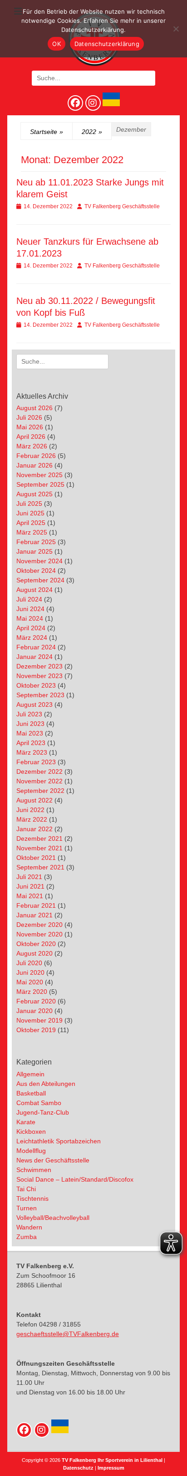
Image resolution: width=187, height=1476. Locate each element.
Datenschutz (78, 1468)
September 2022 (40, 790)
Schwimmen (33, 1169)
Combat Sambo (38, 1102)
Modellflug (31, 1150)
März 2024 (31, 637)
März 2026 (31, 446)
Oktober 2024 (36, 570)
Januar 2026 (34, 465)
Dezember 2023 (39, 666)
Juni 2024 (30, 608)
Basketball (31, 1093)
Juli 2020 (29, 963)
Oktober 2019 (36, 1030)
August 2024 (34, 589)
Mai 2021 (29, 896)
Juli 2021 (29, 876)
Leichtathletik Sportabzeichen (58, 1141)
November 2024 (39, 561)
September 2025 (40, 484)
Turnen (26, 1208)
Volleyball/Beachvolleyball (52, 1217)
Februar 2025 (36, 541)
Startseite (46, 131)
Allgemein (30, 1074)
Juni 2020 (30, 972)
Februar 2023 (36, 762)
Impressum (111, 1468)
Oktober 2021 (36, 857)
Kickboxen (31, 1131)
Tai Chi (26, 1189)
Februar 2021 (36, 905)
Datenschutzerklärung (106, 43)
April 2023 (30, 742)
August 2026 (34, 407)
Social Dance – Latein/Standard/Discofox (74, 1179)
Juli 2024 (29, 599)
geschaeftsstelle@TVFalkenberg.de (67, 1333)
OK (56, 43)
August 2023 (34, 704)
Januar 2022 (34, 829)
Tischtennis (32, 1198)
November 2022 (39, 781)
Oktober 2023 (36, 685)
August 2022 (34, 800)
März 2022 (31, 819)
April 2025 (30, 522)
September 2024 (40, 580)
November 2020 (39, 934)
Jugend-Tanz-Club (42, 1112)
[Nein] (175, 28)
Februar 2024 (36, 647)
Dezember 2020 (39, 924)
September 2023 (40, 695)
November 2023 (39, 675)
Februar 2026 (36, 455)
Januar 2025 (34, 551)
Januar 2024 (34, 656)
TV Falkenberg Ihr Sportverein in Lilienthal (112, 1460)
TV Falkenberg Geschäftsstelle (122, 206)
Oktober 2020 (36, 943)
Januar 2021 (34, 915)
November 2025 (39, 474)
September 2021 (40, 867)
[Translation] (110, 104)
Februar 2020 (36, 1001)
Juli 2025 (29, 503)
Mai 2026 (29, 427)
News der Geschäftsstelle (52, 1160)
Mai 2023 (29, 733)
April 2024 (30, 628)
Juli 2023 (29, 714)
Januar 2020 (34, 1010)
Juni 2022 (30, 809)
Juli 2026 (29, 417)
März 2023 (31, 752)
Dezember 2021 (39, 838)
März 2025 (31, 532)
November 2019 (39, 1020)
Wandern (29, 1227)
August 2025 (34, 494)
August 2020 (34, 953)
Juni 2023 (30, 723)
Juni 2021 (30, 886)
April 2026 (30, 436)
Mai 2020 (29, 982)
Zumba (26, 1236)
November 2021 (39, 848)
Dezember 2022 (39, 771)
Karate (25, 1122)
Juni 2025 (30, 513)
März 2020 (31, 991)
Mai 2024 (29, 618)
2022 (92, 131)
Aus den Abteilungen (45, 1083)
